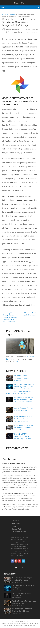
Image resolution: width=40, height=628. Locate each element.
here (17, 361)
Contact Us (16, 523)
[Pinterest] (19, 561)
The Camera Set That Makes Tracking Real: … (21, 594)
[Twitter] (23, 561)
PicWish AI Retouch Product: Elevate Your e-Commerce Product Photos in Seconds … (23, 427)
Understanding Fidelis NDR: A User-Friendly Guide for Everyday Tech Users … (23, 419)
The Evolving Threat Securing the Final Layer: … (23, 587)
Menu (2, 7)
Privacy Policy (17, 529)
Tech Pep (20, 2)
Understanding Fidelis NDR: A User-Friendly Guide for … (22, 610)
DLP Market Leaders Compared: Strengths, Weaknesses (23, 579)
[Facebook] (12, 561)
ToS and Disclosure (19, 532)
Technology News (11, 14)
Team (14, 526)
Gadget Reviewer (12, 29)
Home (3, 14)
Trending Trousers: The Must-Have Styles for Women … (23, 409)
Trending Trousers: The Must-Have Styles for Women (24, 602)
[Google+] (16, 561)
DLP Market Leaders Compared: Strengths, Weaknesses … (21, 378)
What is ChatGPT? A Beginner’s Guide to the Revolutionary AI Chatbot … (22, 436)
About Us (15, 521)
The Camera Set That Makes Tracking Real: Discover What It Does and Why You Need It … (23, 400)
